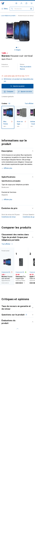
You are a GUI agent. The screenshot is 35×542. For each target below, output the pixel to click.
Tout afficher (29, 103)
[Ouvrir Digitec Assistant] (26, 3)
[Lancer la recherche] (12, 8)
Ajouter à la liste (26, 91)
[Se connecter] (21, 3)
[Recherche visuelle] (31, 9)
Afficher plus (8, 168)
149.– (5, 53)
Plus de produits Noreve (25, 67)
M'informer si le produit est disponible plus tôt (18, 80)
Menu (6, 9)
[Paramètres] (16, 3)
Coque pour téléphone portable (6, 272)
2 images (17, 50)
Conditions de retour (9, 217)
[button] (17, 76)
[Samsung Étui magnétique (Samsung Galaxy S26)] (21, 266)
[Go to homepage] (3, 3)
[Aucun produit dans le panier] (31, 3)
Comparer (10, 91)
